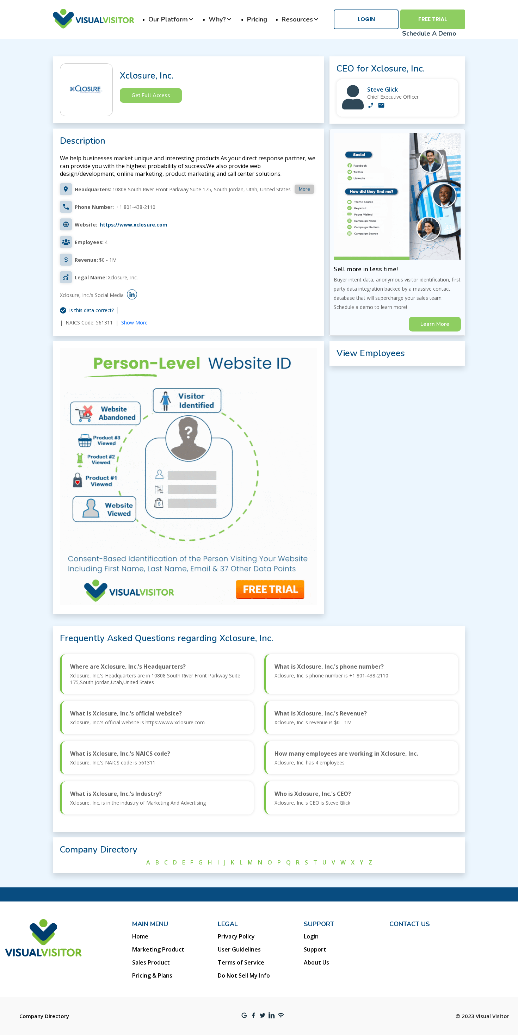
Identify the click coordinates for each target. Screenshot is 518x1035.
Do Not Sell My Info (244, 975)
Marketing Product (158, 949)
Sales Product (151, 962)
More (304, 189)
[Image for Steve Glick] (353, 108)
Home (140, 936)
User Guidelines (239, 949)
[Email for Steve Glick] (381, 106)
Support (315, 949)
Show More (134, 322)
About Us (316, 962)
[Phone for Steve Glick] (370, 106)
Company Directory (44, 1015)
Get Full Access (150, 95)
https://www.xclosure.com (133, 224)
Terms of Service (241, 962)
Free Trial (432, 19)
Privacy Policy (236, 936)
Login (366, 19)
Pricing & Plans (152, 975)
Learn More (434, 324)
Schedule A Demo (429, 33)
